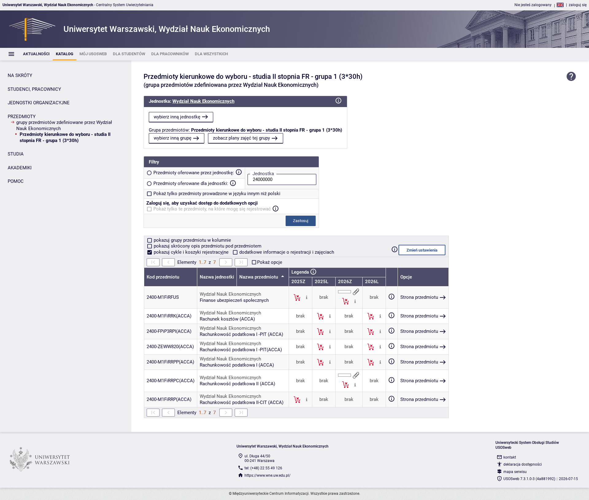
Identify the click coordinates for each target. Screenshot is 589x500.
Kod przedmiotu (163, 277)
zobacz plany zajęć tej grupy (241, 138)
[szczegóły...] (307, 297)
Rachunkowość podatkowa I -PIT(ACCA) (241, 349)
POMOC (16, 181)
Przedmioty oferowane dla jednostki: (190, 183)
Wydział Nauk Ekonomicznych (203, 101)
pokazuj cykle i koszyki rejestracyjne (191, 252)
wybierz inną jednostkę (177, 117)
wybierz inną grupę (172, 138)
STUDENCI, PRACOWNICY (34, 89)
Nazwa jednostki (217, 277)
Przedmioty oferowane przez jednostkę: (193, 172)
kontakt (509, 457)
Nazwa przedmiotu (259, 277)
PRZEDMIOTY (22, 116)
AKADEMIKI (20, 168)
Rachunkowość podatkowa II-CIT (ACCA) (241, 402)
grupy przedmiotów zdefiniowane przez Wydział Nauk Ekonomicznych (64, 125)
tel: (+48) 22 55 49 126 (263, 468)
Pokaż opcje (269, 262)
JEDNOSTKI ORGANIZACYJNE (39, 103)
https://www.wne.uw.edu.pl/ (267, 475)
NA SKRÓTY (20, 75)
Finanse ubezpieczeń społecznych (234, 300)
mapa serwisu (515, 472)
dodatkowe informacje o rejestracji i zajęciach (286, 252)
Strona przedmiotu (419, 297)
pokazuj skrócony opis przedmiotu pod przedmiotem (206, 246)
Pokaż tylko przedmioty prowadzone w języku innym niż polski (216, 193)
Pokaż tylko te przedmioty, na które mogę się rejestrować (212, 209)
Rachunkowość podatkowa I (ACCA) (237, 365)
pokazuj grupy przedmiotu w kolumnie (191, 240)
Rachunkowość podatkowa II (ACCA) (237, 384)
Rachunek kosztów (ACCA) (227, 319)
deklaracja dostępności (522, 464)
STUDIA (16, 154)
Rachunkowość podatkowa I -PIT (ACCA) (241, 334)
